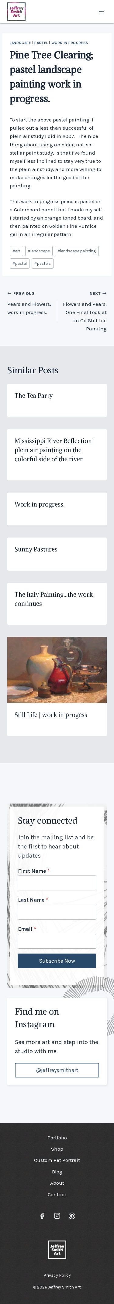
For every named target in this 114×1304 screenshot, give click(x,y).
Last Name (33, 900)
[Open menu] (101, 11)
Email (27, 929)
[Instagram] (57, 1215)
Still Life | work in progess (51, 715)
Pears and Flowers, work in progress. (29, 303)
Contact (57, 1194)
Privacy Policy (57, 1275)
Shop (57, 1149)
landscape (20, 43)
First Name (34, 871)
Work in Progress (70, 43)
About (57, 1183)
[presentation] (57, 670)
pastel (41, 43)
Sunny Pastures (36, 549)
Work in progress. (39, 504)
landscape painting (76, 251)
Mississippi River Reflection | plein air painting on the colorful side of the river (55, 450)
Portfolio (57, 1138)
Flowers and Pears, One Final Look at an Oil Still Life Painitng (85, 311)
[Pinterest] (71, 1215)
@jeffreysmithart (57, 1070)
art (16, 251)
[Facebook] (42, 1215)
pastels (42, 263)
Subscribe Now (57, 961)
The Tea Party (34, 395)
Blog (57, 1172)
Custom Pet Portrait (57, 1160)
